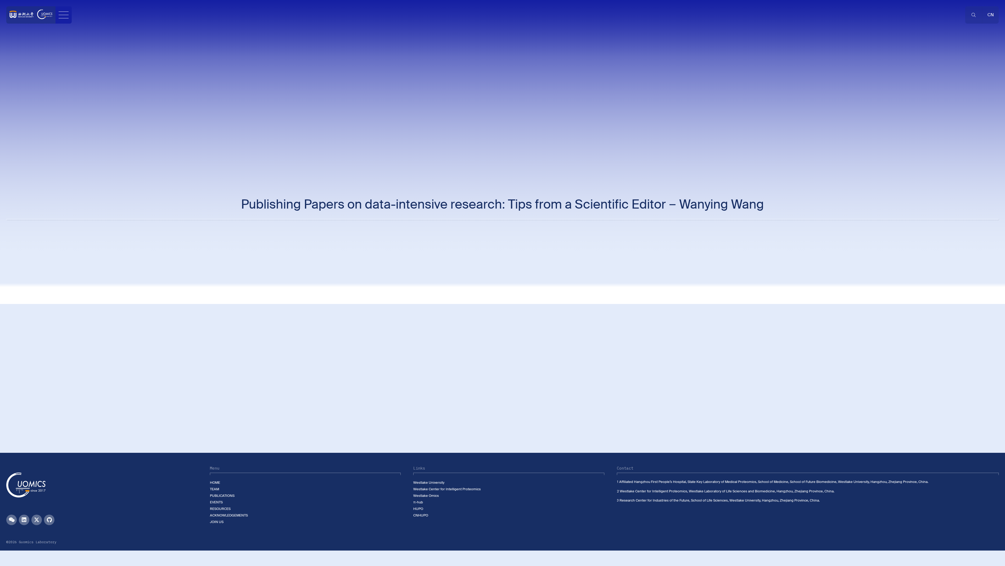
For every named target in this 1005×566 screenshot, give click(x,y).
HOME (215, 482)
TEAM (214, 489)
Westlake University (428, 482)
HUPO (418, 509)
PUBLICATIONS (222, 495)
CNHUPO (420, 515)
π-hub (418, 502)
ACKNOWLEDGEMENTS (229, 515)
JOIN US (217, 522)
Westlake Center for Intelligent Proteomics (447, 489)
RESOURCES (220, 509)
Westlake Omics (426, 495)
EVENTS (216, 502)
